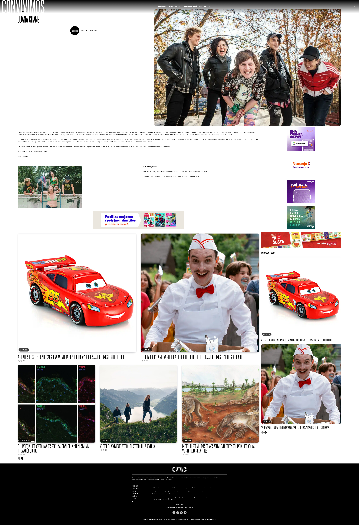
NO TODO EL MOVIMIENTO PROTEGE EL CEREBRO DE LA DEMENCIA (127, 446)
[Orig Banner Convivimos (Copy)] (301, 250)
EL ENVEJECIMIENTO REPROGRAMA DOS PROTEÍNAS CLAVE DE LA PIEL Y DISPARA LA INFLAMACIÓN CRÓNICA (54, 448)
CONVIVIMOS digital (151, 519)
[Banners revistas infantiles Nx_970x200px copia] (138, 231)
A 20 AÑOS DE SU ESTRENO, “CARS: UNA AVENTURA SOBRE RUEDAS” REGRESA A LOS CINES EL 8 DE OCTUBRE (72, 357)
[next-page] (22, 458)
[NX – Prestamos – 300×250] (301, 204)
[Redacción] (75, 30)
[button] (355, 7)
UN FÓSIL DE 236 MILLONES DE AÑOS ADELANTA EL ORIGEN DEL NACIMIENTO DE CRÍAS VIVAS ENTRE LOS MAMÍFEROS (219, 448)
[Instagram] (177, 512)
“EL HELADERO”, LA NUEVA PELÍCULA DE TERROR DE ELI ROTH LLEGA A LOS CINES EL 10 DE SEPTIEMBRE (192, 357)
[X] (181, 512)
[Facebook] (173, 512)
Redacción (83, 30)
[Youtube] (185, 512)
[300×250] (301, 178)
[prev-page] (19, 458)
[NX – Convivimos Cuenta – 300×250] (301, 152)
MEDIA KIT (179, 505)
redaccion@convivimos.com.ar (182, 508)
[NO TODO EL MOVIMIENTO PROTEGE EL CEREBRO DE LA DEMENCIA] (138, 404)
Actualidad (24, 350)
